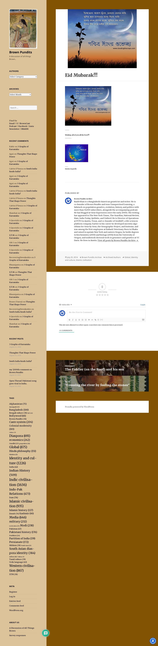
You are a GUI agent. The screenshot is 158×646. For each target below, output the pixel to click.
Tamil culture (17, 559)
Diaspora (19, 436)
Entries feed (14, 601)
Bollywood (17, 416)
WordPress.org (16, 610)
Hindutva (13, 454)
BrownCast (25, 123)
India (13, 467)
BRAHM (24, 129)
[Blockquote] (89, 319)
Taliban (21, 557)
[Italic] (72, 319)
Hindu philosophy (22, 451)
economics (19, 440)
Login (142, 305)
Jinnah (14, 514)
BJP (30, 413)
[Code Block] (92, 319)
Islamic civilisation (84, 260)
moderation (14, 526)
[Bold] (69, 319)
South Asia (26, 545)
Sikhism (15, 545)
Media (17, 517)
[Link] (95, 319)
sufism (13, 557)
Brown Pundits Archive (92, 257)
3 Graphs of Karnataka (19, 344)
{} (98, 320)
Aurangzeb (14, 407)
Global (18, 447)
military (18, 521)
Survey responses (17, 635)
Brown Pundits (20, 52)
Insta (31, 126)
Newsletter (14, 129)
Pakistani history (23, 532)
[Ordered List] (82, 319)
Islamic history (21, 510)
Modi (27, 525)
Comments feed (16, 606)
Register (13, 592)
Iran (13, 497)
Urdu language (18, 562)
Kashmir (26, 513)
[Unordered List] (85, 319)
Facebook (22, 126)
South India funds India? (20, 312)
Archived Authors (113, 257)
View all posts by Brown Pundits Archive (117, 240)
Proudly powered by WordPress (79, 407)
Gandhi (14, 443)
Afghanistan (18, 403)
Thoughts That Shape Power (22, 353)
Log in (12, 596)
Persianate (19, 542)
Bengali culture (18, 413)
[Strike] (79, 319)
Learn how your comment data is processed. (106, 325)
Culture (12, 432)
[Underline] (76, 319)
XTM (13, 574)
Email (12, 123)
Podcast (13, 126)
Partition (14, 535)
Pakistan (15, 529)
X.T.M (11, 235)
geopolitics (24, 443)
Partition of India (22, 538)
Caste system (21, 422)
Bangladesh (19, 409)
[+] (101, 320)
